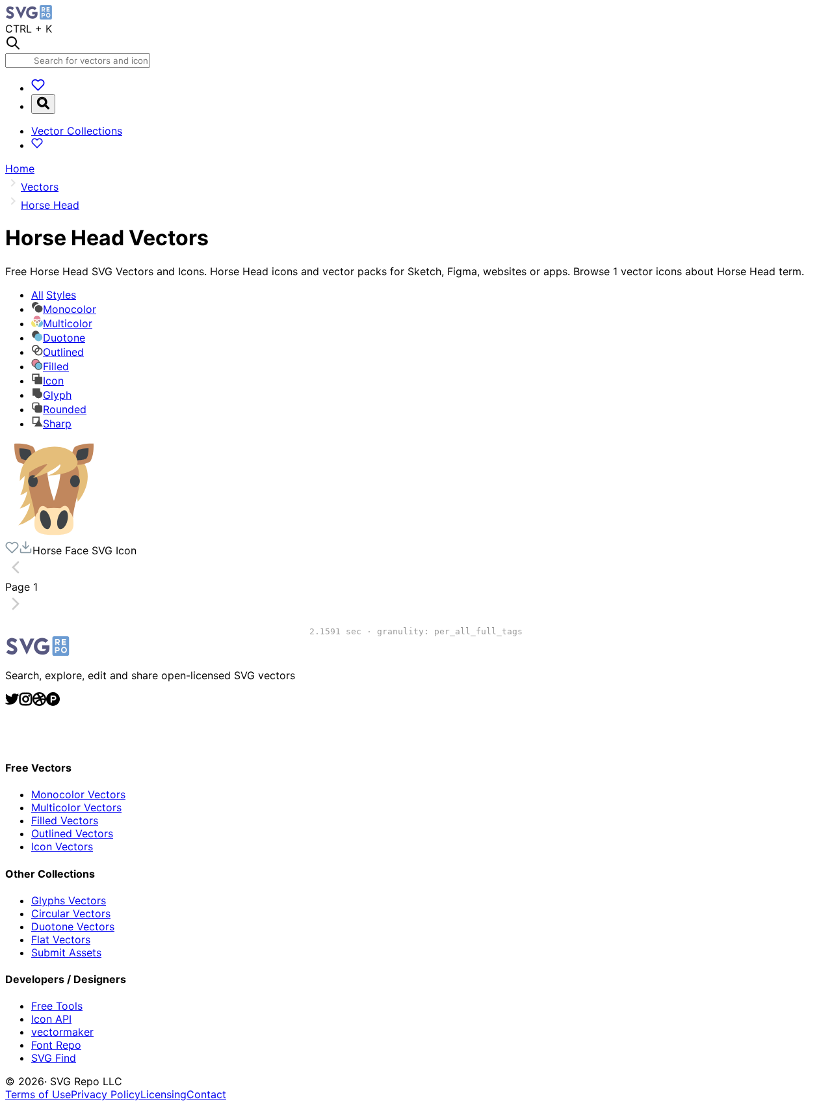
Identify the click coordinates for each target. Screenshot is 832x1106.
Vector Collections (76, 130)
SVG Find (53, 1057)
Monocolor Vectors (78, 794)
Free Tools (57, 1005)
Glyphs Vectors (68, 900)
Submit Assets (66, 952)
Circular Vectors (70, 913)
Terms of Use (38, 1094)
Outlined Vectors (72, 833)
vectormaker (62, 1031)
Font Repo (56, 1044)
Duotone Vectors (72, 926)
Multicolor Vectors (76, 807)
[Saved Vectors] (38, 87)
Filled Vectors (64, 820)
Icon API (51, 1018)
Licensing (163, 1094)
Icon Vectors (62, 846)
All (53, 294)
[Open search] (43, 104)
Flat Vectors (60, 939)
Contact (206, 1094)
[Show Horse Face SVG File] (54, 534)
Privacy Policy (105, 1094)
